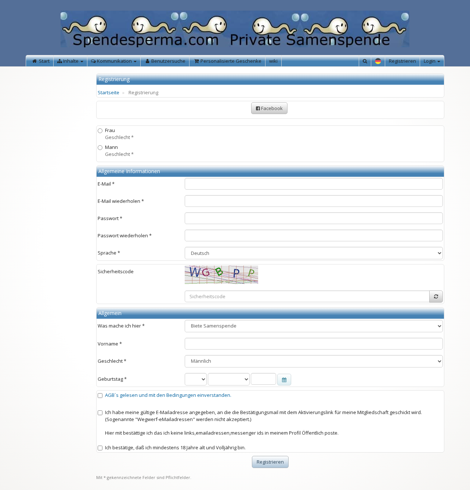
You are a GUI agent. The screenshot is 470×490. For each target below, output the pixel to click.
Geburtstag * (112, 379)
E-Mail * (106, 183)
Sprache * (109, 252)
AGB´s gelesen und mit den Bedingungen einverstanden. (168, 395)
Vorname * (110, 343)
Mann (119, 150)
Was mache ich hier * (121, 325)
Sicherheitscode (116, 271)
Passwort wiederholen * (125, 235)
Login (430, 61)
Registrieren (402, 61)
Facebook (271, 108)
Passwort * (110, 218)
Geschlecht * (112, 361)
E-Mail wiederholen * (121, 201)
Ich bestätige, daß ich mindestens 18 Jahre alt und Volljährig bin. (175, 447)
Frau (119, 133)
